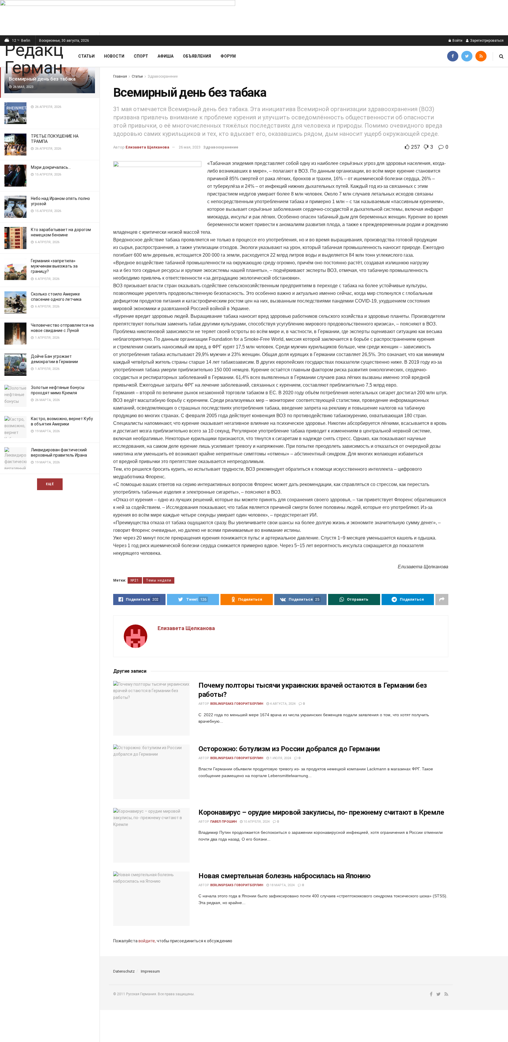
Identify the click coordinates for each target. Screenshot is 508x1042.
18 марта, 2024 (282, 885)
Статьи (86, 56)
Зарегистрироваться (486, 41)
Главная (120, 76)
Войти (457, 41)
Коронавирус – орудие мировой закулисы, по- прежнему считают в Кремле (321, 812)
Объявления (197, 56)
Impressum (150, 971)
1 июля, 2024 (280, 758)
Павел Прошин (223, 822)
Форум (228, 56)
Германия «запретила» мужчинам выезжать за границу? (54, 266)
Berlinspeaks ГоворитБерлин (236, 704)
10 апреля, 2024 (256, 822)
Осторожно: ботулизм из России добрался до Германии (289, 749)
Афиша (165, 56)
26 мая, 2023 (189, 147)
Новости (114, 56)
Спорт (141, 56)
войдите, (147, 941)
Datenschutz (124, 971)
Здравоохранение (163, 76)
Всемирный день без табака (42, 79)
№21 (135, 580)
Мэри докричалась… (51, 167)
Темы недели (158, 580)
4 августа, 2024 (282, 704)
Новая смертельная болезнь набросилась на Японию (284, 876)
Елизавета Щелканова (147, 147)
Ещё (50, 484)
